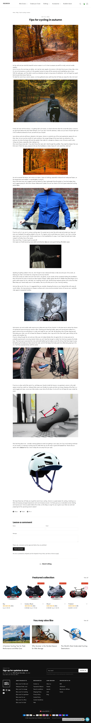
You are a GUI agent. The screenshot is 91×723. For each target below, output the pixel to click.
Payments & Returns (38, 686)
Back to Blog (46, 564)
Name (14, 526)
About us (49, 684)
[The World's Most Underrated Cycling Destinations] (74, 634)
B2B (61, 684)
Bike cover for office (21, 700)
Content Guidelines (38, 700)
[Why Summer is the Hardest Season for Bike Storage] (45, 634)
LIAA (48, 692)
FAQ (34, 702)
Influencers (62, 686)
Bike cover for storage (21, 689)
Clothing (45, 4)
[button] (7, 606)
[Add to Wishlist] (21, 604)
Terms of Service (52, 553)
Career (61, 692)
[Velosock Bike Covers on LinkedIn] (9, 690)
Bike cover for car (20, 697)
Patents (48, 686)
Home (14, 12)
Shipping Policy (37, 692)
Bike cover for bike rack (22, 684)
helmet (22, 447)
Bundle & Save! (67, 4)
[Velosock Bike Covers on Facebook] (4, 690)
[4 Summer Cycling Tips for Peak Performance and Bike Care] (16, 634)
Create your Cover (35, 4)
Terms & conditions (38, 689)
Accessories (55, 4)
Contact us (36, 684)
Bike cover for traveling (22, 692)
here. (18, 185)
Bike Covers (22, 4)
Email (47, 526)
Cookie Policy (37, 697)
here (46, 242)
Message (15, 533)
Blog (17, 12)
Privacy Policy (42, 553)
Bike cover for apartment (22, 694)
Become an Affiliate (65, 689)
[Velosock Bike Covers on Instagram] (6, 690)
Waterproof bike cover (21, 686)
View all (86, 577)
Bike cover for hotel (21, 702)
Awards (48, 689)
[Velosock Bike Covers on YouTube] (4, 693)
